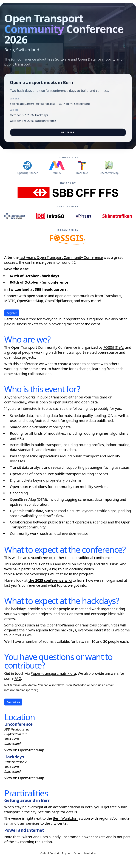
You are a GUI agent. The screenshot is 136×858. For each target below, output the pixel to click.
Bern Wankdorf (65, 818)
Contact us (13, 702)
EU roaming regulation (33, 841)
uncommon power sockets (83, 836)
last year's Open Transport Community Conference (61, 257)
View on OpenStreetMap (24, 750)
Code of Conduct (49, 853)
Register (68, 132)
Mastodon (79, 685)
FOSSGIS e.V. (113, 347)
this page (52, 812)
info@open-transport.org (21, 690)
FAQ (17, 678)
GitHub (77, 853)
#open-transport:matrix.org (53, 673)
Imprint (66, 853)
